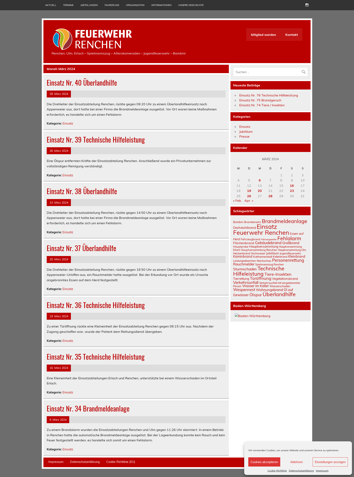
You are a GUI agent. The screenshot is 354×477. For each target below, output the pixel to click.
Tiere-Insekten (278, 274)
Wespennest (244, 289)
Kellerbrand (280, 256)
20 (260, 191)
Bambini (238, 222)
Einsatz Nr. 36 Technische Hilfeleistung (96, 305)
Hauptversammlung (263, 246)
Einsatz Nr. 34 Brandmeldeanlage (88, 408)
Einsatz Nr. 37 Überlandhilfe (81, 248)
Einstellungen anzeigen (330, 462)
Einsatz (67, 123)
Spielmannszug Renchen (269, 264)
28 (270, 196)
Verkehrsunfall (245, 282)
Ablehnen (296, 462)
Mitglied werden (263, 35)
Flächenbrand (243, 243)
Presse (244, 136)
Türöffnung (260, 278)
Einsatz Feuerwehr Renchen (261, 229)
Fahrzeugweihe (269, 239)
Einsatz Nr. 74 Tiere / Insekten (262, 105)
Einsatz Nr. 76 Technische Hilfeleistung (268, 95)
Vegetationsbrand (285, 279)
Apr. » (248, 200)
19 (249, 191)
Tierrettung (241, 278)
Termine (68, 5)
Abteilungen (89, 5)
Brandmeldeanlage (284, 221)
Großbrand (290, 243)
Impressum (322, 470)
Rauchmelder (243, 264)
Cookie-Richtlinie (277, 470)
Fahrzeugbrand (250, 239)
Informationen (161, 5)
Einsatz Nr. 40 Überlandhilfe (82, 82)
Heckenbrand (241, 253)
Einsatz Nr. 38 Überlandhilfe (82, 191)
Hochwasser (258, 253)
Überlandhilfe (279, 294)
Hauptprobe (240, 246)
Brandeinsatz (252, 222)
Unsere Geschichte (191, 5)
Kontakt (291, 35)
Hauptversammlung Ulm (292, 250)
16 (292, 186)
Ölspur (256, 294)
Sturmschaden (245, 269)
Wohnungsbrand (269, 290)
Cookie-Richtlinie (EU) (120, 461)
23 (292, 191)
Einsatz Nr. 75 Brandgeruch (260, 100)
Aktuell (50, 5)
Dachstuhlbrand (244, 228)
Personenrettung (288, 260)
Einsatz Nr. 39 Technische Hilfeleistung (96, 139)
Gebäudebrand (268, 242)
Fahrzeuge (112, 5)
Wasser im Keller (255, 286)
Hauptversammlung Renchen (259, 250)
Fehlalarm (289, 238)
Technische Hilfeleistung (258, 271)
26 (249, 196)
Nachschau (264, 260)
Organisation (135, 5)
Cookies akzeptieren (264, 462)
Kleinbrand (296, 256)
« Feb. (237, 200)
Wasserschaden (280, 286)
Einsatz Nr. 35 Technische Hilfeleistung (96, 356)
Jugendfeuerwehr (290, 253)
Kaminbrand (242, 256)
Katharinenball (262, 256)
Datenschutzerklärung (301, 470)
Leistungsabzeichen (244, 260)
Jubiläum (246, 131)
